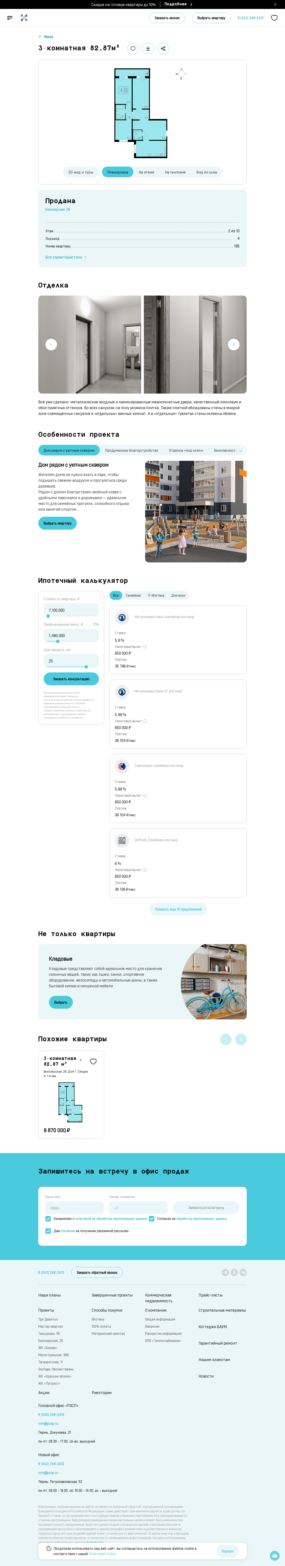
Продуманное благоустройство (131, 450)
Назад (48, 36)
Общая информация (160, 1319)
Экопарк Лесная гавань (56, 1369)
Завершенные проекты (112, 1294)
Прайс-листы (210, 1294)
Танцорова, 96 (49, 1333)
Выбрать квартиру (211, 18)
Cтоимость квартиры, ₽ (61, 599)
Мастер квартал (50, 1326)
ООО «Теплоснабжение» (163, 1340)
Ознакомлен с (100, 1218)
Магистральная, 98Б (53, 1355)
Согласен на (192, 1218)
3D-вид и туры (80, 172)
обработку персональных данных (201, 1218)
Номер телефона (122, 1196)
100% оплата (101, 1326)
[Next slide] (234, 344)
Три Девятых (48, 1319)
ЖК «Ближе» (47, 1347)
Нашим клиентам (214, 1359)
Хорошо (227, 1551)
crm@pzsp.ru (48, 1423)
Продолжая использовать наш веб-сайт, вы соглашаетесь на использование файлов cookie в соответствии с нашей (125, 1551)
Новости (206, 1376)
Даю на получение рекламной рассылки (91, 1231)
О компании (155, 1310)
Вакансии (152, 1326)
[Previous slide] (51, 344)
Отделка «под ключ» (186, 450)
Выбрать (60, 1002)
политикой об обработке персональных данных (111, 1218)
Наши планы (49, 1294)
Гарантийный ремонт (218, 1343)
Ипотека (98, 1319)
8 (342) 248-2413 (251, 18)
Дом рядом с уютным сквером (69, 450)
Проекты (46, 1310)
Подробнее (176, 4)
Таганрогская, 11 (50, 1362)
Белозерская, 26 (57, 209)
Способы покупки (107, 1310)
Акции (43, 1392)
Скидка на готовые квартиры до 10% (123, 4)
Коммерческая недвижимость (158, 1297)
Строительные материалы (222, 1310)
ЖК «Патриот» (49, 1383)
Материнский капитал (108, 1333)
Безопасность (226, 450)
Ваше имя (52, 1196)
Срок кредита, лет (57, 649)
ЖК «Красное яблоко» (54, 1376)
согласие (68, 1231)
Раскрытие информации (163, 1333)
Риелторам (102, 1392)
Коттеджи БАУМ (213, 1326)
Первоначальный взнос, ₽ (63, 624)
